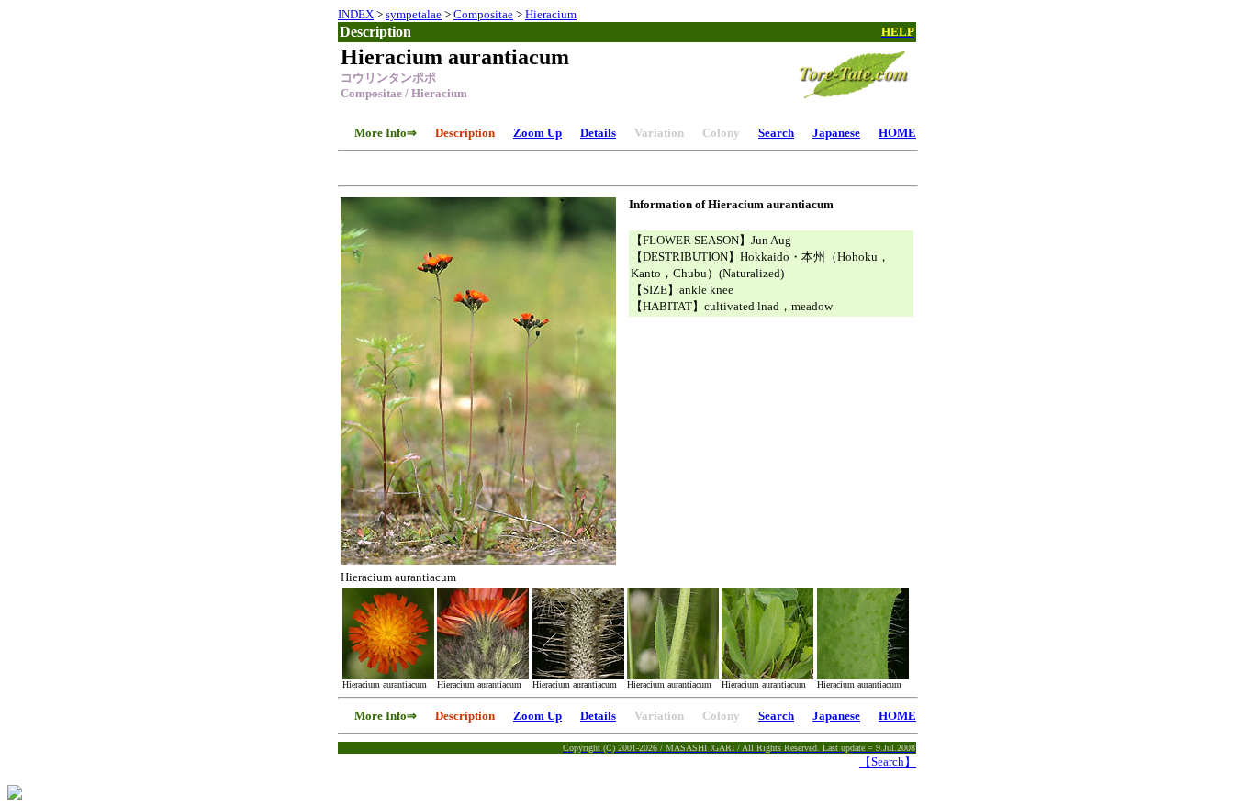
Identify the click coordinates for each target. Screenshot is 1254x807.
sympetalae (414, 14)
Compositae (483, 14)
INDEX (356, 14)
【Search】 (887, 761)
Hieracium (551, 14)
